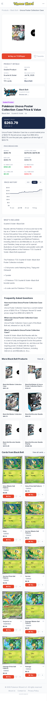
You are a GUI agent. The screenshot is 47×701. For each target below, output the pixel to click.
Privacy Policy (33, 691)
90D (34, 182)
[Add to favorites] (16, 496)
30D (28, 182)
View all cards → (39, 452)
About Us (11, 691)
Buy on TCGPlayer (17, 56)
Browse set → (24, 94)
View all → (41, 359)
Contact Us (22, 691)
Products (5, 10)
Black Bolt (14, 10)
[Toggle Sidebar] (3, 3)
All (40, 182)
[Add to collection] (20, 496)
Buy (9, 496)
